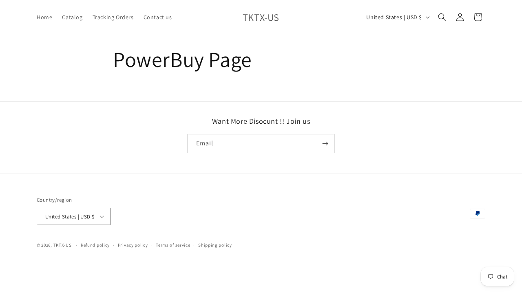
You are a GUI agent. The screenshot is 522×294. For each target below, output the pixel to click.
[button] (442, 17)
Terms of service (173, 245)
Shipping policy (215, 245)
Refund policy (95, 245)
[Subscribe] (325, 143)
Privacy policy (133, 245)
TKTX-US (62, 245)
